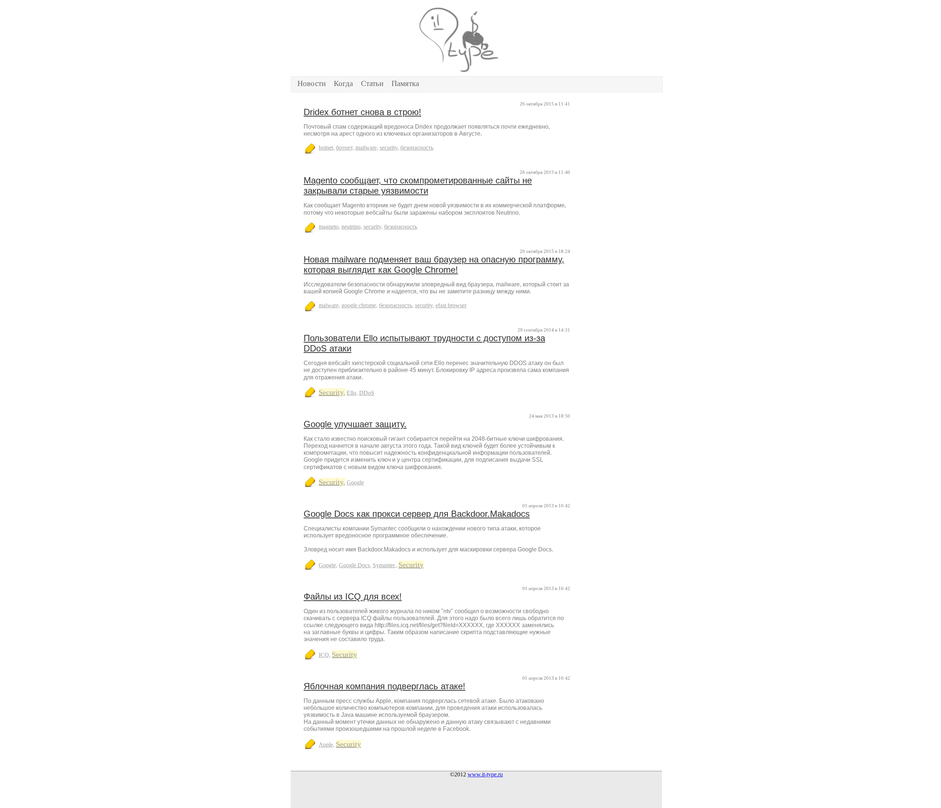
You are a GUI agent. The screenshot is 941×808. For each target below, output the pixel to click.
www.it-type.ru (485, 774)
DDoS (366, 393)
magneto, (329, 227)
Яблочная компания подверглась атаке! (384, 686)
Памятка (405, 83)
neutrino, (351, 227)
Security (410, 565)
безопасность (416, 147)
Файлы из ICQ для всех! (353, 596)
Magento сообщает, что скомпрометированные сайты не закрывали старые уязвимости (418, 185)
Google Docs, (355, 565)
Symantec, (385, 565)
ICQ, (324, 655)
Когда (343, 83)
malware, (329, 305)
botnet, (326, 147)
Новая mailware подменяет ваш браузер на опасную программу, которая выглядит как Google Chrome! (434, 264)
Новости (311, 83)
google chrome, (359, 305)
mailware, (366, 147)
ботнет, (345, 147)
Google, (328, 565)
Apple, (326, 744)
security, (389, 147)
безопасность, (396, 305)
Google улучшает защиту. (355, 424)
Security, (332, 392)
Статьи (372, 83)
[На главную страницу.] (476, 39)
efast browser (451, 305)
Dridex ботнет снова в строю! (362, 112)
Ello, (352, 393)
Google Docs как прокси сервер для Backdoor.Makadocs (417, 514)
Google (355, 482)
